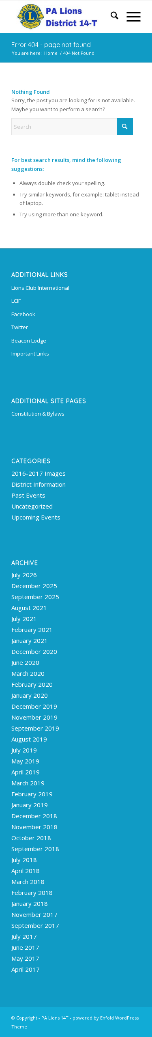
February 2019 (32, 794)
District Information (38, 484)
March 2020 (28, 673)
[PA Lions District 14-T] (63, 16)
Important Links (30, 353)
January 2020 (29, 695)
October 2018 (31, 838)
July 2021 (24, 618)
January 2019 (29, 805)
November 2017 (34, 914)
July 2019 (24, 750)
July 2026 (24, 575)
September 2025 (35, 597)
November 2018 (34, 827)
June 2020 (25, 662)
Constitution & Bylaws (37, 413)
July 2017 (24, 936)
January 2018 (29, 903)
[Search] (110, 16)
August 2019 (29, 739)
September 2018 (35, 849)
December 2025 (34, 586)
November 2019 (34, 717)
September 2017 (35, 925)
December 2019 (34, 706)
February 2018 (32, 892)
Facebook (23, 314)
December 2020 (34, 651)
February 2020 (32, 684)
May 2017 (25, 958)
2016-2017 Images (38, 473)
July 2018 (24, 860)
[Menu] (129, 16)
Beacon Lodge (28, 340)
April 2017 (25, 969)
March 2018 (28, 881)
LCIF (16, 300)
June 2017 (25, 947)
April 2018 (25, 871)
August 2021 (29, 608)
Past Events (28, 495)
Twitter (19, 327)
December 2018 (34, 816)
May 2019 (25, 761)
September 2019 (35, 728)
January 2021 (29, 640)
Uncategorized (32, 506)
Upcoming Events (35, 517)
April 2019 (25, 772)
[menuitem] (110, 16)
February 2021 (32, 629)
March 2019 (28, 783)
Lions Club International (40, 287)
